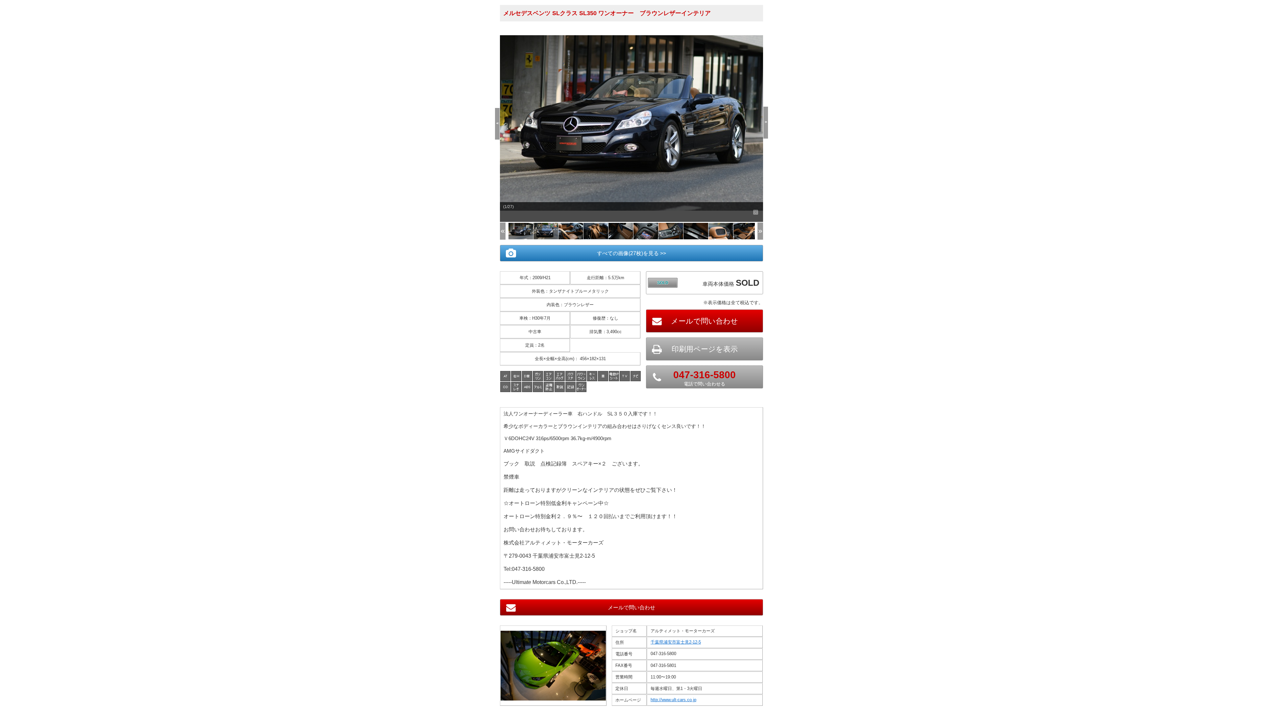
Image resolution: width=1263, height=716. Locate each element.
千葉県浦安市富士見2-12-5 (676, 642)
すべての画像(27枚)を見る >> (631, 253)
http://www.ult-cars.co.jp (673, 699)
